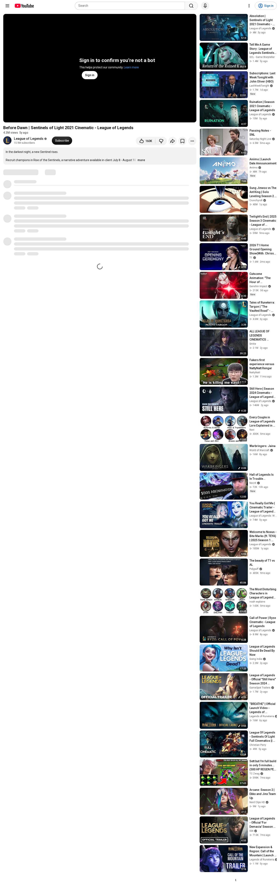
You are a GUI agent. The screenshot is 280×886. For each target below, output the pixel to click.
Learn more (131, 67)
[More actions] (192, 141)
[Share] (172, 141)
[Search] (191, 6)
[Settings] (249, 5)
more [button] (141, 160)
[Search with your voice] (205, 6)
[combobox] (131, 5)
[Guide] (7, 5)
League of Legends (28, 139)
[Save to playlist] (182, 141)
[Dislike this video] (161, 141)
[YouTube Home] (24, 5)
